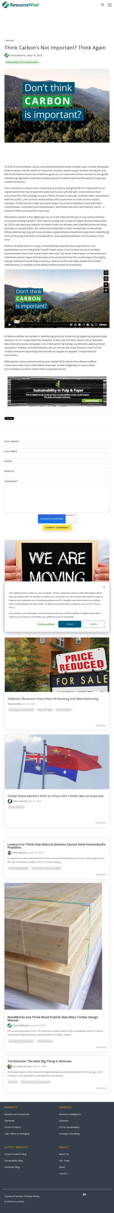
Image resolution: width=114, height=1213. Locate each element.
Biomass (13, 1082)
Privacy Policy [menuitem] (32, 1196)
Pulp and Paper (45, 709)
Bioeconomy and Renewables (46, 868)
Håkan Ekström (20, 801)
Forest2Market (17, 55)
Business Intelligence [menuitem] (70, 1114)
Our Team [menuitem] (64, 1160)
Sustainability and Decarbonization (22, 62)
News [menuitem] (62, 1167)
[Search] (102, 4)
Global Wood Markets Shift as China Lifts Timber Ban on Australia (55, 796)
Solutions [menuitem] (63, 1120)
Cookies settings (45, 624)
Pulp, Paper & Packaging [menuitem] (16, 1133)
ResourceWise (14, 703)
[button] (110, 5)
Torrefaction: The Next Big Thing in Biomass (39, 1061)
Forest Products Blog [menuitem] (15, 1154)
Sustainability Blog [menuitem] (13, 1160)
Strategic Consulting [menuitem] (69, 1133)
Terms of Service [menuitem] (13, 1196)
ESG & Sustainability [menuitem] (69, 1127)
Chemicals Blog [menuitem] (12, 1167)
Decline (93, 624)
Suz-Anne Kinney (22, 1066)
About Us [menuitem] (64, 1154)
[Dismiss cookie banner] (104, 587)
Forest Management (18, 868)
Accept (70, 624)
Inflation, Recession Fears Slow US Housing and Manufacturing (53, 699)
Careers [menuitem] (63, 1173)
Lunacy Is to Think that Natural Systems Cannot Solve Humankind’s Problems (56, 845)
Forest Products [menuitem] (12, 1127)
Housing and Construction (21, 709)
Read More (101, 725)
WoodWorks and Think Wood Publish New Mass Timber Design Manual (52, 1018)
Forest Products (63, 709)
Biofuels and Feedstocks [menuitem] (16, 1114)
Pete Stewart (20, 852)
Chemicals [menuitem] (9, 1120)
